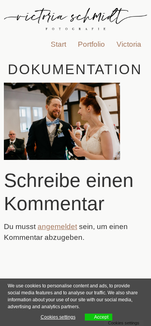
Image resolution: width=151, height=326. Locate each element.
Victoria (129, 44)
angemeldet (57, 226)
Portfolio (91, 44)
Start (58, 44)
